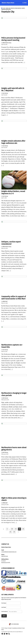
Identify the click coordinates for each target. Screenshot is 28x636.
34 (10, 531)
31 (15, 529)
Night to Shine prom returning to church (13, 499)
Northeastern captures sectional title (12, 346)
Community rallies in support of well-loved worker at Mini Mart (13, 297)
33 (23, 529)
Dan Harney (5, 93)
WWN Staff (5, 301)
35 (14, 531)
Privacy (6, 628)
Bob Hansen (5, 398)
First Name (3, 603)
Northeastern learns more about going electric (14, 448)
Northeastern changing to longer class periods (14, 394)
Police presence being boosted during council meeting (13, 39)
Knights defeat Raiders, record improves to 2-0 (13, 192)
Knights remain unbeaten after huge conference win (13, 142)
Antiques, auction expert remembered (11, 243)
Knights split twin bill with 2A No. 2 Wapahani (12, 89)
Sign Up (4, 615)
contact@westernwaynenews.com (8, 551)
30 (12, 529)
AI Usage (9, 628)
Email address (4, 611)
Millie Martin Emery (7, 42)
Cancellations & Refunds (17, 628)
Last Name (3, 607)
